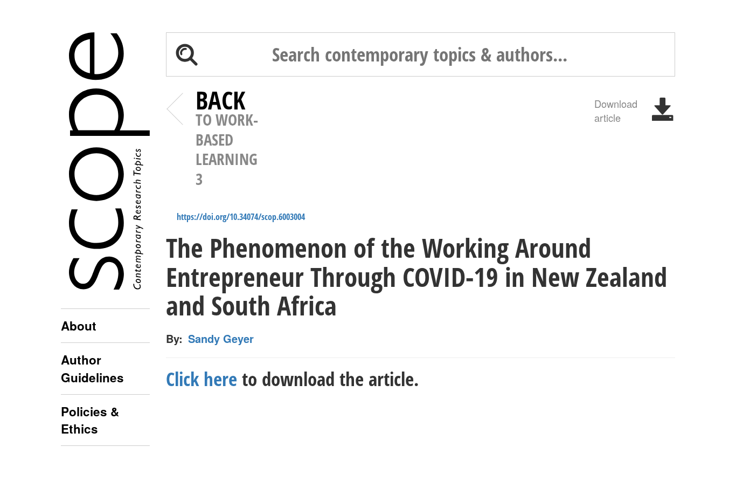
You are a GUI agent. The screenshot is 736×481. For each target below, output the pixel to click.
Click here (201, 378)
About (78, 325)
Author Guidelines (92, 368)
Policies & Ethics (90, 420)
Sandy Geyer (221, 338)
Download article (615, 110)
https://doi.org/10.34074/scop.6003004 (241, 217)
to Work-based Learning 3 (227, 139)
